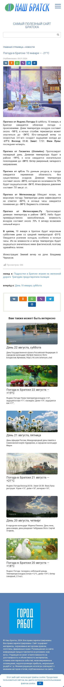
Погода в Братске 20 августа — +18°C (27, 564)
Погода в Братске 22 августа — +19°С (27, 391)
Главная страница (13, 47)
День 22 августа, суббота (23, 347)
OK (40, 683)
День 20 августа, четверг (23, 520)
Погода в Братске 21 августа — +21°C (27, 479)
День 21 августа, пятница (23, 435)
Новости (30, 47)
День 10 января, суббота (28, 285)
